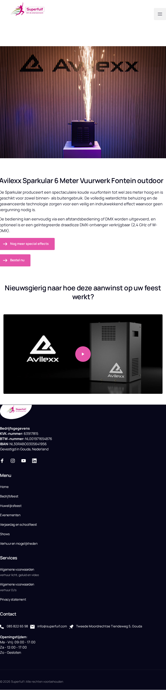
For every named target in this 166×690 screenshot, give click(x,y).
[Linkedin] (36, 460)
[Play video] (83, 354)
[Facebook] (3, 460)
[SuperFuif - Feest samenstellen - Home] (27, 14)
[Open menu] (160, 14)
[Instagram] (14, 460)
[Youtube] (25, 460)
